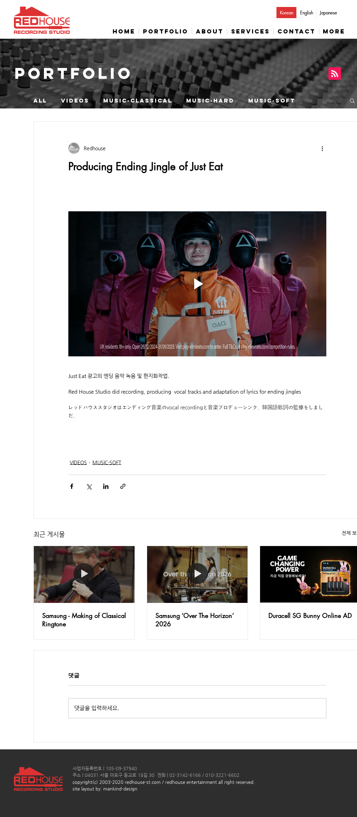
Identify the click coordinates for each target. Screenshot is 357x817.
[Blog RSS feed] (334, 74)
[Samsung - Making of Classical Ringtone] (84, 574)
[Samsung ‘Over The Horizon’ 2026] (197, 574)
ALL (40, 101)
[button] (352, 100)
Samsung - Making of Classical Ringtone (84, 619)
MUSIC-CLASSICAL (137, 101)
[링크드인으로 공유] (105, 486)
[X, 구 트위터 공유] (88, 486)
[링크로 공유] (123, 486)
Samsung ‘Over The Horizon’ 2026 (194, 619)
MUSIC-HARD (210, 101)
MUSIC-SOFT (271, 101)
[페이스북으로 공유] (71, 486)
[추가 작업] (322, 148)
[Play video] (197, 283)
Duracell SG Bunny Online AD (310, 615)
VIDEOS (75, 101)
